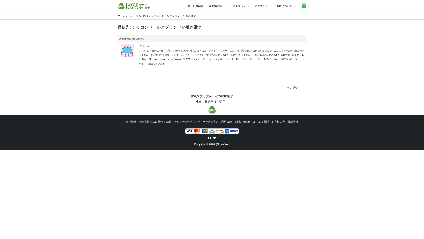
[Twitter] (214, 137)
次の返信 (294, 87)
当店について (284, 6)
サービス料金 (196, 6)
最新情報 (293, 121)
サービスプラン (236, 6)
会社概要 (131, 121)
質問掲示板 (215, 6)
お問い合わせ (242, 121)
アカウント (261, 6)
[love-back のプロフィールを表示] (127, 49)
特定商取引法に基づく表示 (155, 121)
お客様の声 (278, 121)
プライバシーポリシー (187, 121)
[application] (247, 6)
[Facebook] (209, 137)
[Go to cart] (303, 7)
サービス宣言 (211, 121)
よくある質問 (261, 121)
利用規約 (226, 121)
